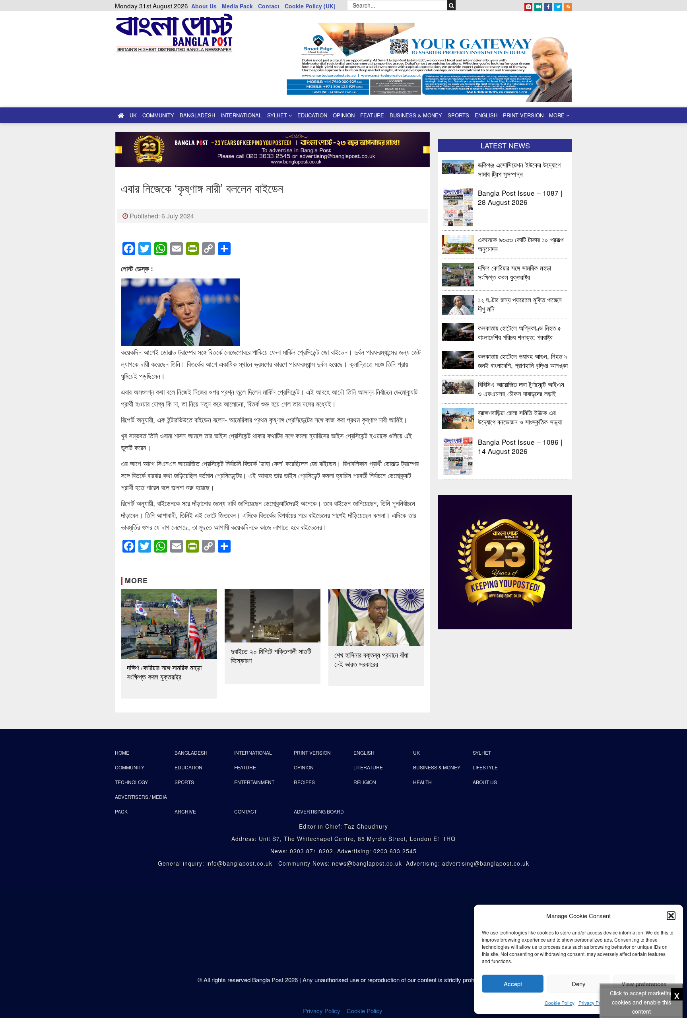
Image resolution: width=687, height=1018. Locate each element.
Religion (364, 782)
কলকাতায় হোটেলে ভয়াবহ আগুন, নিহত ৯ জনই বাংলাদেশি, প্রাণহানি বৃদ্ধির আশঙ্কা (523, 360)
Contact (268, 6)
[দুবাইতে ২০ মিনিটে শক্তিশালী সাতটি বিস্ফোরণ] (272, 616)
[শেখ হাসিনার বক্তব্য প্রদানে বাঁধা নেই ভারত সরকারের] (376, 617)
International (241, 115)
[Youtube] (538, 5)
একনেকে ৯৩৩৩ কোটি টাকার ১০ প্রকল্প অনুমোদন (520, 244)
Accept (513, 983)
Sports (458, 115)
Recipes (304, 782)
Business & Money (416, 115)
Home (122, 752)
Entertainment (254, 782)
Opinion (344, 115)
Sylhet (278, 115)
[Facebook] (548, 5)
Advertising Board (319, 811)
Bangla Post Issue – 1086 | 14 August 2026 (520, 446)
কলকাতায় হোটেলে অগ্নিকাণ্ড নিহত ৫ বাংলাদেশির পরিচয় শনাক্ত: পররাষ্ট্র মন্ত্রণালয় (519, 332)
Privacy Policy (593, 1002)
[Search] (451, 5)
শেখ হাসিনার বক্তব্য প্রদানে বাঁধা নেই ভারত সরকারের (371, 659)
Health (422, 782)
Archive (185, 811)
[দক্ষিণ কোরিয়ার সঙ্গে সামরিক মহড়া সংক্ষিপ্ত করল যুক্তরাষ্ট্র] (169, 624)
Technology (131, 782)
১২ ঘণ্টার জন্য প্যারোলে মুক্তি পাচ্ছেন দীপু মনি (520, 304)
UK (133, 115)
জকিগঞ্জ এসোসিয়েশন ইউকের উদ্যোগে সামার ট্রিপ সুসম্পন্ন (520, 169)
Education (312, 115)
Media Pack (237, 6)
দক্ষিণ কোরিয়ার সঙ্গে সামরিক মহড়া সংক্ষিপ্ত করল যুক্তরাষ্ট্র (164, 672)
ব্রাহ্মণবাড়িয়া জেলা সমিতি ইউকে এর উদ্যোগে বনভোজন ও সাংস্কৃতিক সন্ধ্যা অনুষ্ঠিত (520, 417)
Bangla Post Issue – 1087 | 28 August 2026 (520, 197)
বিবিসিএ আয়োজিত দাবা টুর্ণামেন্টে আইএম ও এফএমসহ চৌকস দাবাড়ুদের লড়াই (521, 388)
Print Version (523, 115)
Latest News (505, 145)
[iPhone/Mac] (528, 5)
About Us (204, 6)
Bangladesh (197, 115)
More (557, 115)
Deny (579, 983)
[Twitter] (558, 5)
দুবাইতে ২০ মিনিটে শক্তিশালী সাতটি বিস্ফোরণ (271, 655)
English (486, 115)
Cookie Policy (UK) (310, 6)
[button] (671, 916)
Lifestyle (485, 767)
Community (158, 115)
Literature (368, 767)
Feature (372, 115)
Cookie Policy (559, 1002)
